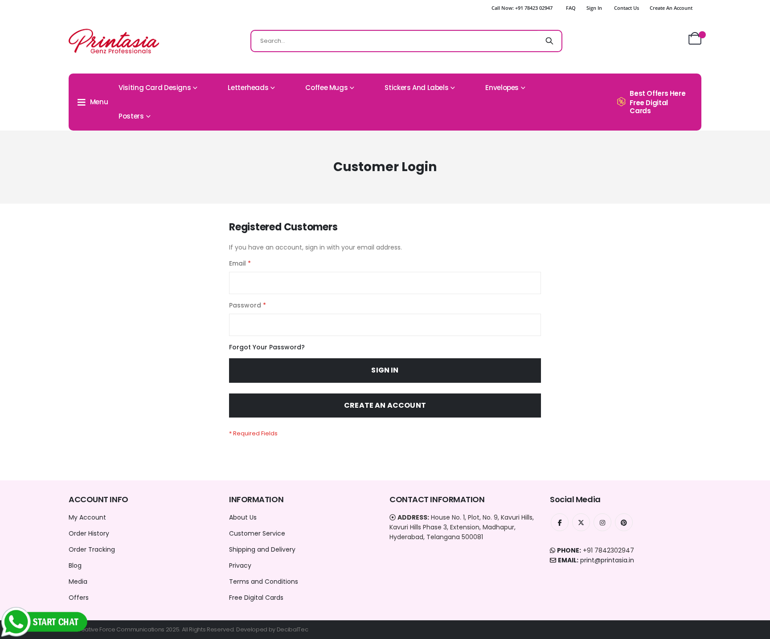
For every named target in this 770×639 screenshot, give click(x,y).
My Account (87, 517)
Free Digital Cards (256, 597)
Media (78, 581)
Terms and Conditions (263, 581)
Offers (79, 597)
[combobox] (406, 41)
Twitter (581, 522)
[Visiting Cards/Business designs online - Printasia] (114, 41)
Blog (75, 565)
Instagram (602, 522)
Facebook (560, 522)
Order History (89, 533)
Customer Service (257, 533)
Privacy (240, 565)
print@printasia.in (607, 560)
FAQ (571, 7)
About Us (243, 517)
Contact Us (626, 7)
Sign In (594, 7)
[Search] (549, 41)
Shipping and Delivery (262, 549)
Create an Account (671, 7)
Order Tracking (92, 549)
